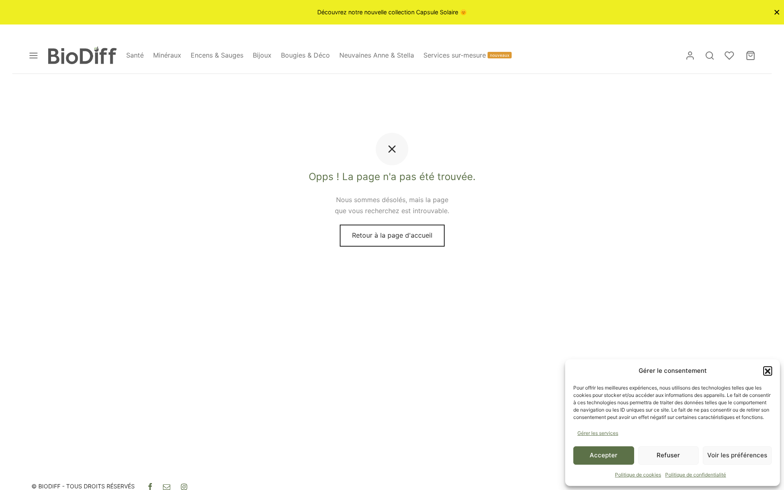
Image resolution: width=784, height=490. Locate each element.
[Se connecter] (690, 55)
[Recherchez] (710, 55)
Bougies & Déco (305, 55)
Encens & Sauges (217, 55)
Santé (135, 55)
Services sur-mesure (466, 55)
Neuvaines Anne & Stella (376, 55)
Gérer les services (597, 433)
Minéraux (167, 55)
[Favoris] (730, 55)
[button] (768, 371)
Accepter (603, 455)
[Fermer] (777, 12)
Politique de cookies (638, 475)
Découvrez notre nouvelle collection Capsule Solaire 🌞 (392, 12)
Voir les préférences (737, 455)
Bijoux (262, 55)
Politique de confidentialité (695, 475)
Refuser (668, 455)
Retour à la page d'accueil (392, 235)
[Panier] (750, 55)
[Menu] (33, 55)
